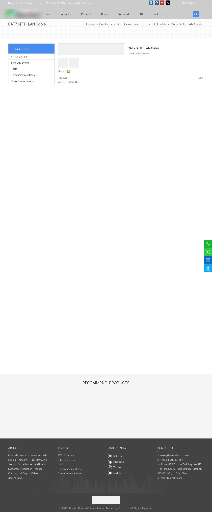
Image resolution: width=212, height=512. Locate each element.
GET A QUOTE (189, 2)
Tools (14, 68)
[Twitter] (168, 2)
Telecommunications (23, 74)
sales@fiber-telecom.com (174, 455)
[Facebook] (157, 2)
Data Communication (23, 81)
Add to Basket (143, 53)
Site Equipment (20, 62)
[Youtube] (162, 2)
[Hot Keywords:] (196, 14)
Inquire (131, 53)
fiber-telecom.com (171, 477)
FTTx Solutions (19, 56)
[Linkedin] (151, 2)
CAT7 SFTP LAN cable (68, 81)
